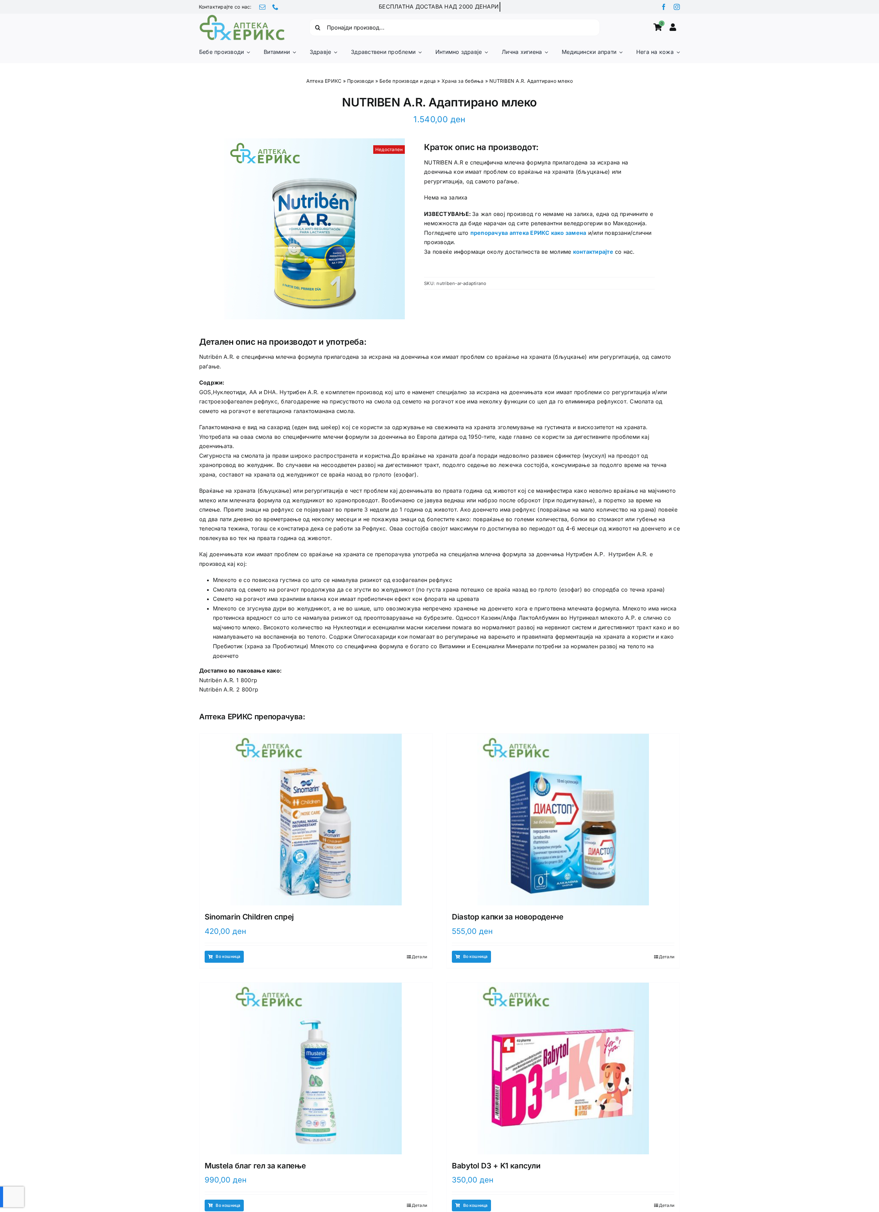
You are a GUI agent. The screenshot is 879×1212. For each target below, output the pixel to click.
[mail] (262, 7)
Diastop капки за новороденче (507, 916)
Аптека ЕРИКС (324, 81)
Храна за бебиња (463, 81)
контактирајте (593, 251)
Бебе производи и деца (407, 81)
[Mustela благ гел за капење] (315, 1068)
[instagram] (677, 7)
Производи (360, 81)
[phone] (275, 7)
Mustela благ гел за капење (255, 1165)
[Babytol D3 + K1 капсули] (563, 1068)
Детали (419, 956)
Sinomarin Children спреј (249, 916)
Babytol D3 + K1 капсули (496, 1165)
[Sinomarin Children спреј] (315, 819)
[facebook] (664, 7)
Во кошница (228, 956)
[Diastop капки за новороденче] (563, 819)
